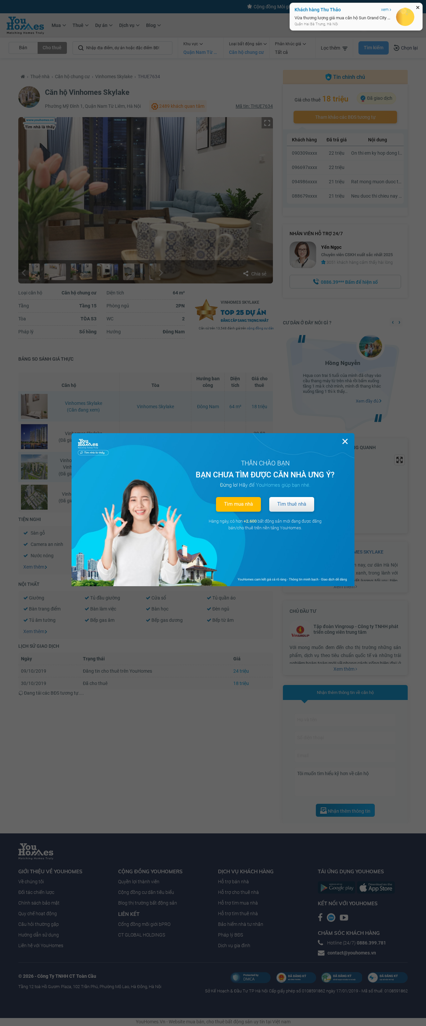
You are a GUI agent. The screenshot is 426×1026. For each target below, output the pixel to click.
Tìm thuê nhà (291, 504)
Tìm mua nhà (238, 504)
